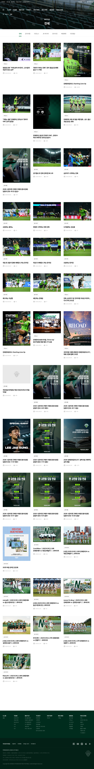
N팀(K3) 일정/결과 (29, 720)
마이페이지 (33, 743)
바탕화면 (71, 726)
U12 (15, 728)
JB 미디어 (71, 722)
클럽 (4, 718)
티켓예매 (80, 2)
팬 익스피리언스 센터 (40, 730)
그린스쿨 (8, 2)
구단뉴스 (71, 720)
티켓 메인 (38, 718)
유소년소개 (16, 722)
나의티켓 (38, 728)
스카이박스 (38, 722)
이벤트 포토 (82, 730)
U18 (15, 724)
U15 (15, 726)
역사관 (48, 718)
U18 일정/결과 (28, 722)
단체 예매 (38, 724)
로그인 (84, 2)
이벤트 (81, 726)
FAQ (81, 718)
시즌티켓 (38, 720)
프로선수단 (16, 718)
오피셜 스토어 (18, 2)
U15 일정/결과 (28, 724)
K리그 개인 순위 (28, 728)
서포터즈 (82, 724)
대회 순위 (27, 726)
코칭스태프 (16, 720)
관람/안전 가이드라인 (40, 726)
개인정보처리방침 (6, 743)
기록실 (59, 718)
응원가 (81, 722)
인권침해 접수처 (26, 2)
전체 (11, 14)
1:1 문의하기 (82, 732)
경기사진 (71, 724)
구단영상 (71, 728)
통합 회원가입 (90, 2)
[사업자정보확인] (29, 753)
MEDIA (7, 14)
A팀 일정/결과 (28, 718)
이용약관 (14, 743)
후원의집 (13, 2)
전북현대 (3, 2)
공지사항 (71, 718)
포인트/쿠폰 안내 (83, 720)
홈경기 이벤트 (83, 728)
